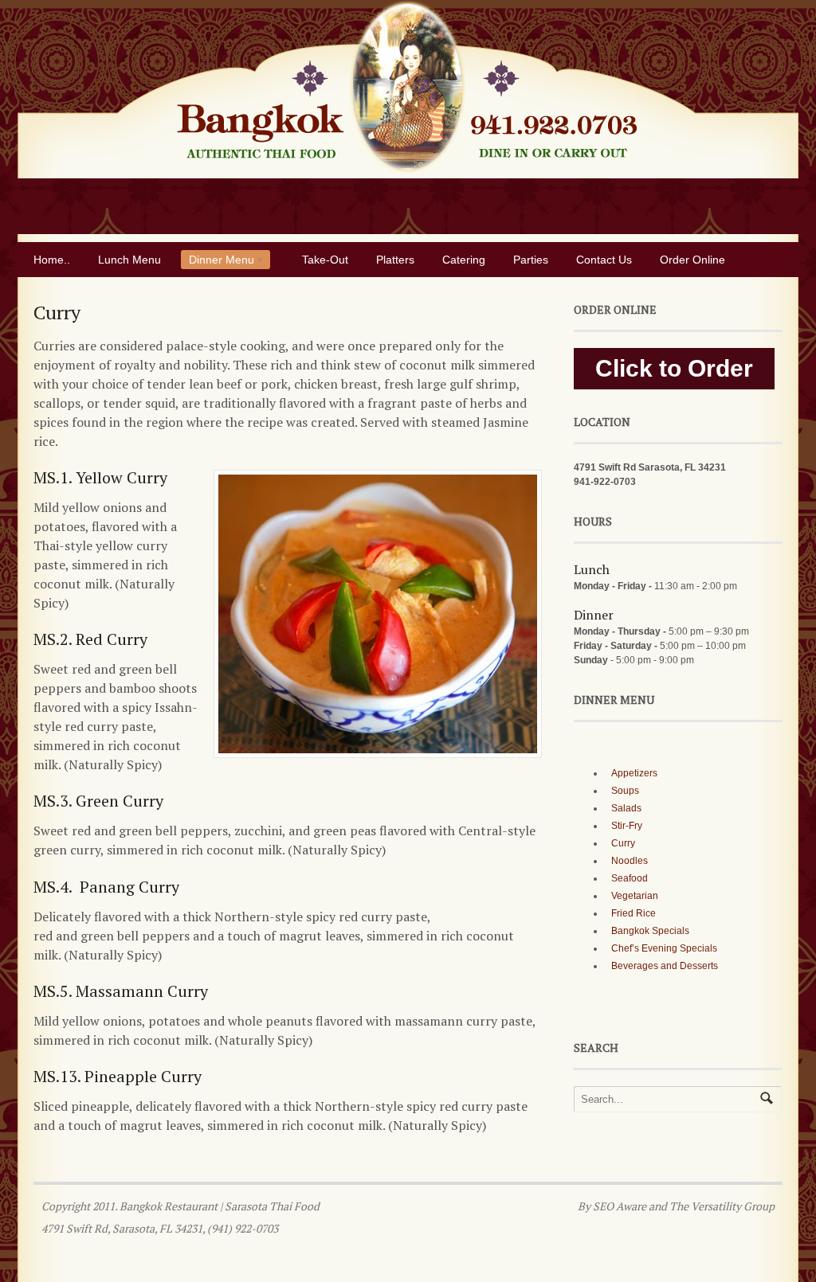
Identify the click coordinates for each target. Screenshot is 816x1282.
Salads (626, 808)
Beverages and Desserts (664, 965)
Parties (530, 259)
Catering (463, 259)
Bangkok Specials (650, 930)
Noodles (629, 860)
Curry (623, 843)
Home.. (51, 259)
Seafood (629, 878)
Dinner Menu (217, 261)
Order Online (692, 259)
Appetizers (634, 773)
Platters (395, 259)
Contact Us (604, 259)
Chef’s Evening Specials (664, 948)
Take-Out (325, 259)
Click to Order (674, 368)
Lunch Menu (129, 259)
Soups (625, 790)
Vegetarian (634, 895)
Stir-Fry (626, 825)
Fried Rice (633, 913)
